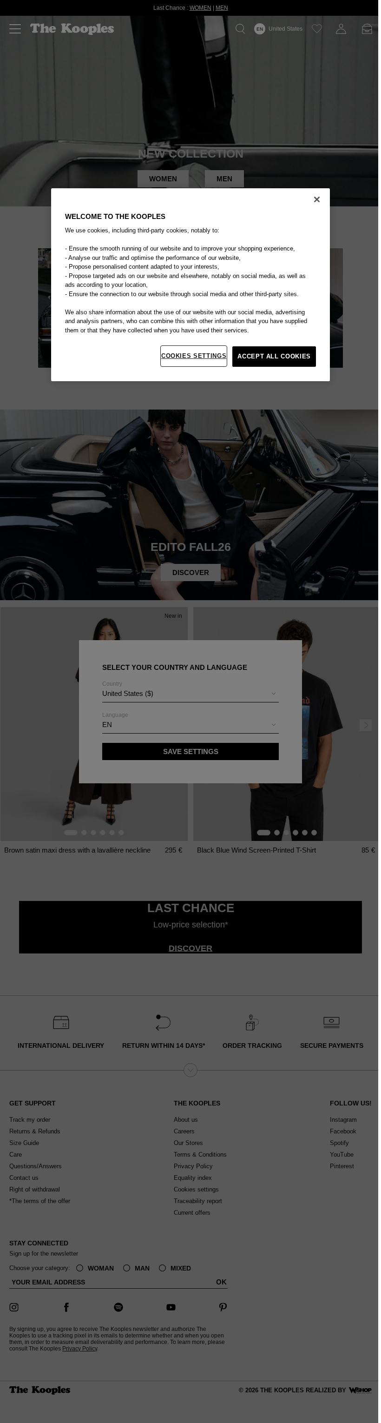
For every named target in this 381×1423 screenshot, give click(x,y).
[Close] (317, 199)
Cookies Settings (193, 355)
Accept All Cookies (274, 356)
